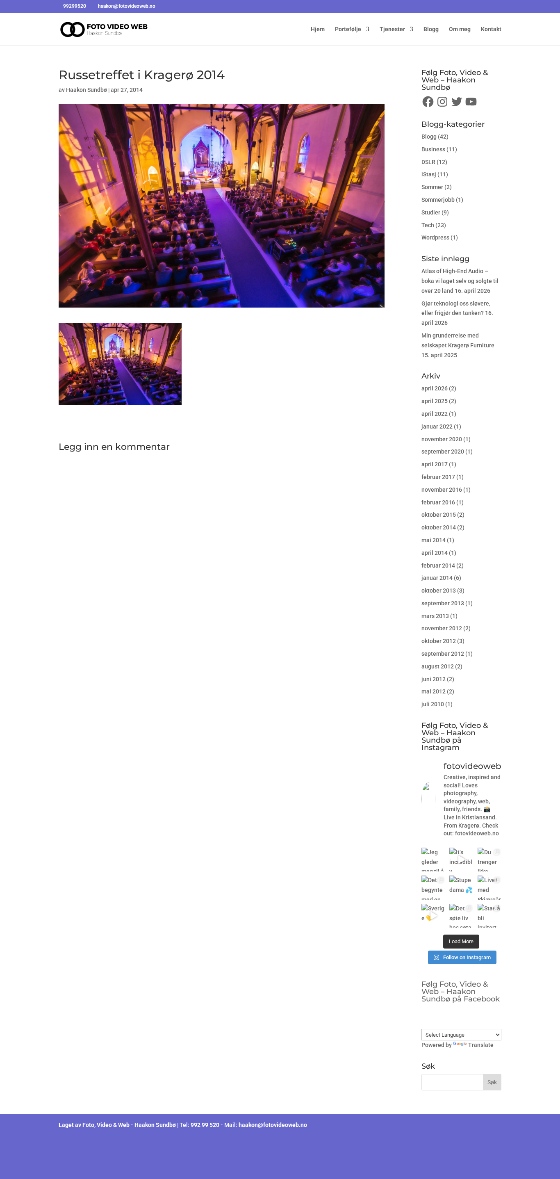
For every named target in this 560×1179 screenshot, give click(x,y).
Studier (430, 212)
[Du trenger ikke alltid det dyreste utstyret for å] (489, 859)
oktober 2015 (438, 514)
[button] (120, 364)
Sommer (432, 187)
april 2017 (434, 464)
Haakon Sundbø (86, 90)
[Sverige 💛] (433, 916)
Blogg (431, 29)
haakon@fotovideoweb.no (273, 1125)
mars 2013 (435, 616)
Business (433, 149)
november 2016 (441, 489)
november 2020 (441, 439)
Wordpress (435, 237)
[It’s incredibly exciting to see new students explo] (461, 859)
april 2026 (434, 388)
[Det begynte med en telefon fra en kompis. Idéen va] (433, 887)
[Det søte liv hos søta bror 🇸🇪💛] (461, 916)
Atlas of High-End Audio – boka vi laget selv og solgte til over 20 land (460, 281)
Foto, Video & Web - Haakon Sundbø (129, 1125)
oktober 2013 (438, 590)
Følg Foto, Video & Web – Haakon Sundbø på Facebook (460, 991)
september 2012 (442, 653)
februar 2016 (438, 502)
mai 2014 (433, 540)
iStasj (428, 174)
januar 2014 (437, 578)
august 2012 (437, 666)
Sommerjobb (438, 199)
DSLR (428, 162)
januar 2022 (437, 426)
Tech (427, 225)
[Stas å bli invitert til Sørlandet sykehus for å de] (489, 916)
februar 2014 (438, 565)
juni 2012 (433, 679)
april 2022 (434, 413)
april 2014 (434, 553)
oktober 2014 (438, 527)
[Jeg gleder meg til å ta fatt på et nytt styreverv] (433, 859)
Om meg (460, 29)
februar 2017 (438, 477)
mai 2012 (433, 691)
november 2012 (441, 628)
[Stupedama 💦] (461, 887)
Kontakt (491, 29)
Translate (481, 1045)
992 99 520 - (207, 1125)
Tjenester (392, 29)
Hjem (318, 29)
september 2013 (442, 603)
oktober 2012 (438, 641)
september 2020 (442, 451)
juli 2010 (432, 704)
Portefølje (348, 29)
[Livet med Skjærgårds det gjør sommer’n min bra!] (489, 887)
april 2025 (434, 401)
